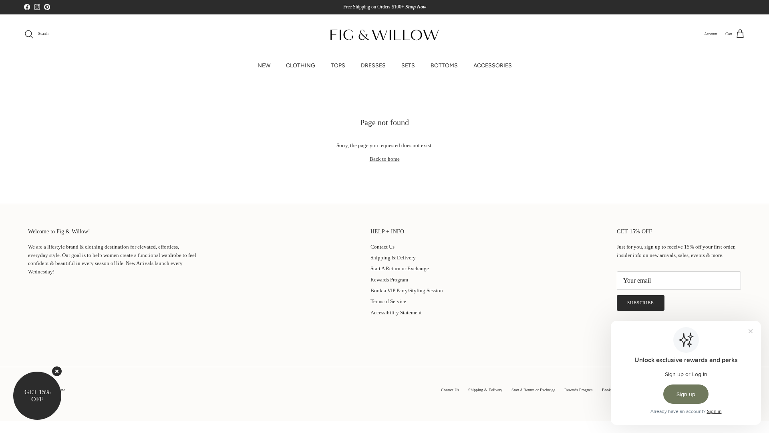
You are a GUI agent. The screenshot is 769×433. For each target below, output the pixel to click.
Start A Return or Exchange (399, 268)
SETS (408, 65)
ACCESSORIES (492, 65)
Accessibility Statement (396, 313)
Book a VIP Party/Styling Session (406, 290)
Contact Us (382, 247)
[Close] (57, 371)
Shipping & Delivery (393, 258)
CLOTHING (300, 65)
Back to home (385, 159)
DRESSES (373, 65)
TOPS (338, 65)
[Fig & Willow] (384, 34)
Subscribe (640, 302)
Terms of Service (388, 301)
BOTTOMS (444, 65)
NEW (264, 65)
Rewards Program (389, 280)
